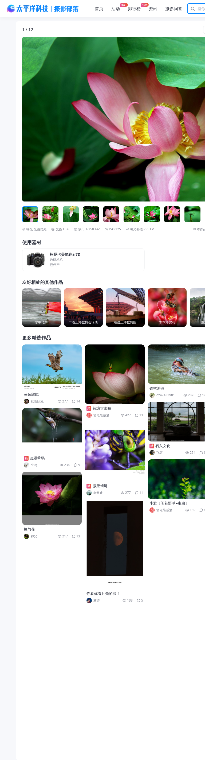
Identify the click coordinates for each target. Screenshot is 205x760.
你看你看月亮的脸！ (103, 593)
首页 (99, 8)
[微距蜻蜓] (115, 452)
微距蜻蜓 (100, 485)
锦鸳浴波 (156, 388)
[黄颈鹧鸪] (52, 367)
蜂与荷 (29, 529)
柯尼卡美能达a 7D (65, 254)
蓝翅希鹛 (37, 457)
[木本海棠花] (167, 307)
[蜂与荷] (52, 498)
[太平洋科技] (27, 9)
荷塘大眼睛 (102, 408)
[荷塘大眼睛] (115, 374)
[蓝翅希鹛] (52, 431)
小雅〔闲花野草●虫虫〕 (169, 503)
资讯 (153, 8)
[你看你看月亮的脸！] (115, 544)
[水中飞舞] (41, 307)
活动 (115, 8)
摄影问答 (173, 8)
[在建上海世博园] (125, 307)
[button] (47, 119)
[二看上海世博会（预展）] (83, 307)
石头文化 (162, 445)
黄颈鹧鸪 (31, 394)
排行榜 (134, 8)
